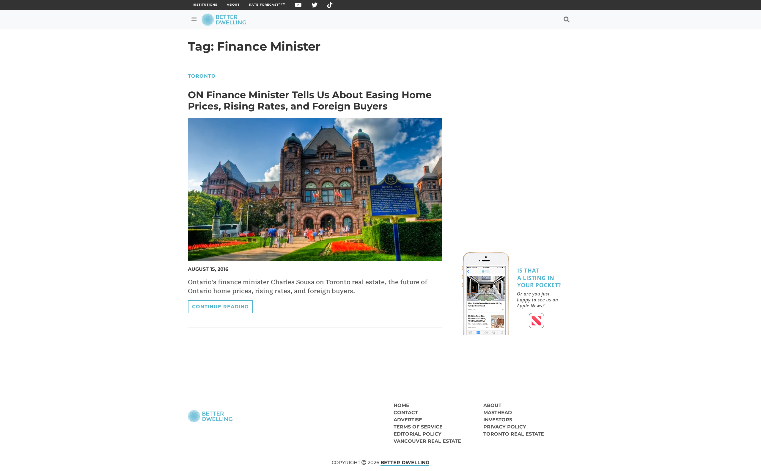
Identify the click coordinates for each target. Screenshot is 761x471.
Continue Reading (220, 306)
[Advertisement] (511, 114)
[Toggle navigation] (194, 19)
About (233, 5)
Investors (497, 420)
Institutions (205, 5)
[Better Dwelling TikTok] (330, 6)
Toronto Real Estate (513, 434)
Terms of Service (418, 427)
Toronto (202, 76)
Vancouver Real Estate (427, 441)
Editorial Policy (417, 434)
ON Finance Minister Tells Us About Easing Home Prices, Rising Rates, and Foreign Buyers (310, 100)
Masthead (497, 412)
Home (401, 405)
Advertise (408, 420)
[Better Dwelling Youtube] (298, 6)
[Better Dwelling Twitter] (315, 6)
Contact (406, 412)
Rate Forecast (267, 5)
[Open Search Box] (566, 19)
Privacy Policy (504, 427)
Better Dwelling (404, 462)
